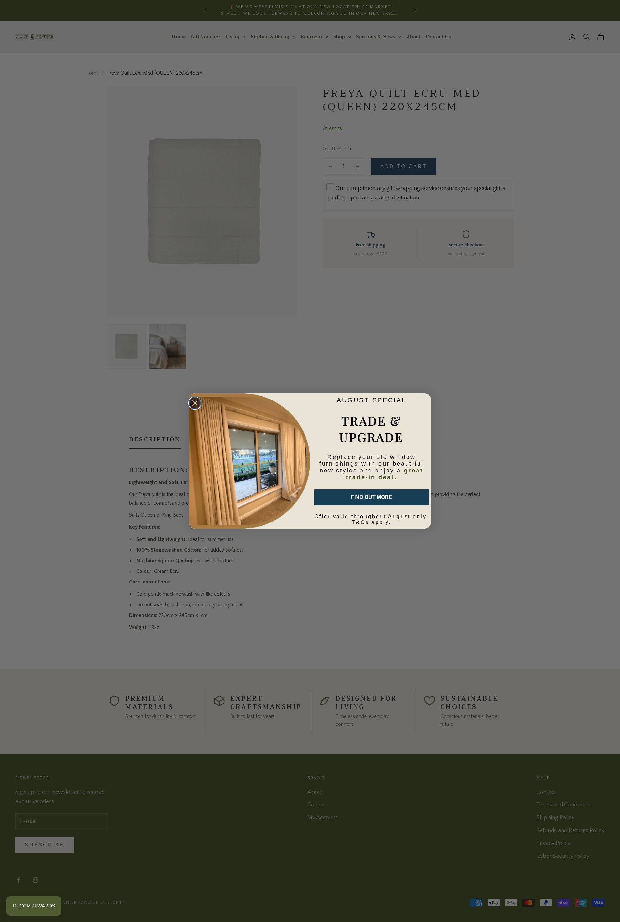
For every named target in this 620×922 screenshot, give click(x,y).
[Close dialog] (195, 403)
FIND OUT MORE (371, 497)
